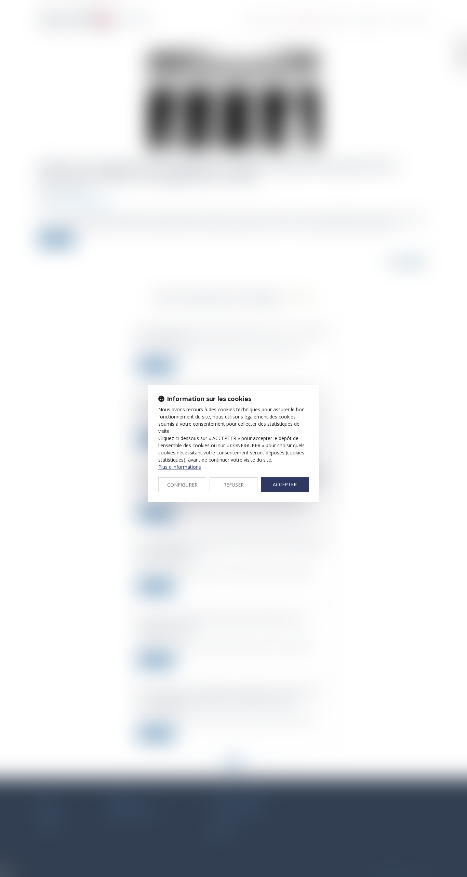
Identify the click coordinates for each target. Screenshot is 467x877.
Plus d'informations (179, 467)
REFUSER (233, 484)
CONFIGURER (182, 484)
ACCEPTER (285, 484)
